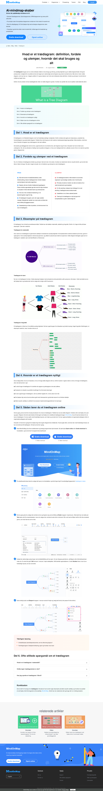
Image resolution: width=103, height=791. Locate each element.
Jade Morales (39, 67)
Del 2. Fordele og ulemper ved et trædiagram (29, 111)
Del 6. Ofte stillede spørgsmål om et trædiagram (29, 123)
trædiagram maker (80, 481)
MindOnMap (68, 415)
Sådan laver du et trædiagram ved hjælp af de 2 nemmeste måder (75, 733)
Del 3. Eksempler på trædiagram (25, 114)
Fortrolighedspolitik (91, 775)
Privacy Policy (65, 789)
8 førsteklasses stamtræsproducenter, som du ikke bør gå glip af (35, 642)
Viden (16, 46)
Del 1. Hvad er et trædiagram (24, 108)
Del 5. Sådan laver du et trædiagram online (28, 120)
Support (61, 775)
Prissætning (66, 2)
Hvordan (28, 730)
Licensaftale (90, 780)
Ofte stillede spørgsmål (65, 777)
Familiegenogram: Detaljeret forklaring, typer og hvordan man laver (36, 645)
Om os (39, 775)
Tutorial (73, 2)
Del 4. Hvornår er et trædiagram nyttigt (27, 117)
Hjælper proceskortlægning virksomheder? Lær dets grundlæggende (51, 734)
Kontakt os (40, 777)
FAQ (79, 2)
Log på (92, 2)
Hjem (9, 46)
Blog (84, 2)
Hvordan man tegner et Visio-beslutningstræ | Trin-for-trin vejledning (28, 734)
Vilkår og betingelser (92, 777)
